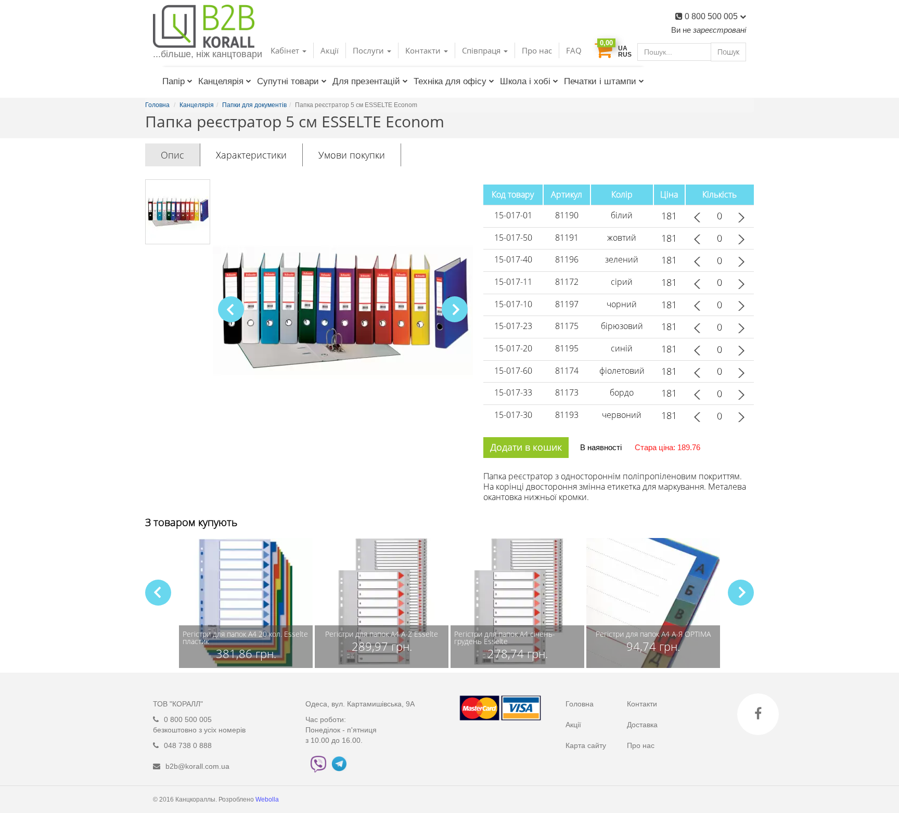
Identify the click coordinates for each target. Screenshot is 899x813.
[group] (246, 603)
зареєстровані (719, 29)
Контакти (642, 704)
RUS (625, 54)
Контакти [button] (424, 50)
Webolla (267, 799)
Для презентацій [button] (366, 81)
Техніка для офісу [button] (450, 81)
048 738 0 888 (188, 745)
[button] (455, 309)
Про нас (537, 50)
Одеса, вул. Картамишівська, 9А (360, 704)
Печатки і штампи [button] (600, 81)
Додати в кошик (526, 447)
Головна (580, 704)
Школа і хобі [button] (525, 81)
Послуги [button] (369, 50)
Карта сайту (586, 745)
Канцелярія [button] (220, 81)
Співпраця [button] (482, 50)
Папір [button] (173, 81)
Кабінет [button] (286, 50)
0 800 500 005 (712, 16)
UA (622, 48)
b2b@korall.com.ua (197, 766)
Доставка (642, 724)
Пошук (728, 52)
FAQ (574, 50)
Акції (329, 50)
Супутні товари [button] (288, 81)
